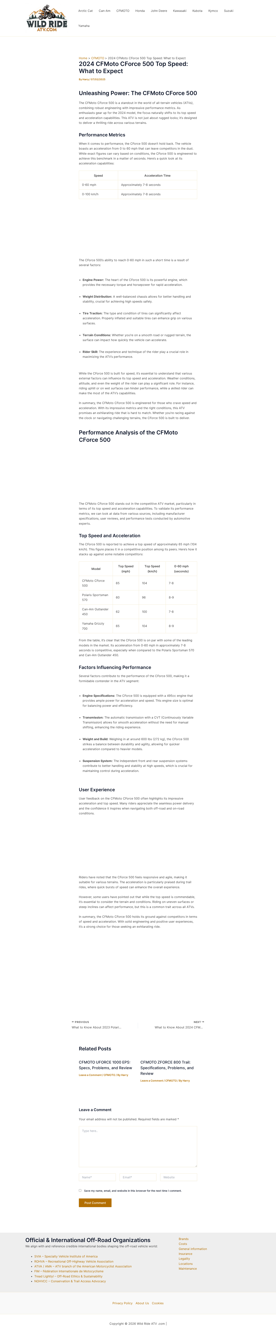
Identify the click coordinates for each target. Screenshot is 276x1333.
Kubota (197, 11)
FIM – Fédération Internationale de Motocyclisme (68, 1271)
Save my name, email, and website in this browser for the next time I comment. (133, 1190)
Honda (140, 11)
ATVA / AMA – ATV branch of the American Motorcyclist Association (83, 1266)
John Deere (159, 11)
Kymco (213, 11)
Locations (186, 1264)
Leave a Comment (90, 1075)
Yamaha (84, 26)
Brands (184, 1239)
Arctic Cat (85, 11)
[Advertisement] (138, 230)
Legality (184, 1258)
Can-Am (104, 11)
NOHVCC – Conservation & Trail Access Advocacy (70, 1281)
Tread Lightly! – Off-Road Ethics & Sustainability (68, 1276)
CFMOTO (122, 11)
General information (193, 1249)
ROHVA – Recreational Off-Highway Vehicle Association (73, 1261)
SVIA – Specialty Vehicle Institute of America (66, 1256)
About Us (142, 1303)
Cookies (158, 1303)
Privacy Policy (122, 1303)
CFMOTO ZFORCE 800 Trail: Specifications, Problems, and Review (167, 1068)
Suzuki (228, 11)
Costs (183, 1244)
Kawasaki (179, 11)
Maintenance (188, 1268)
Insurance (185, 1254)
